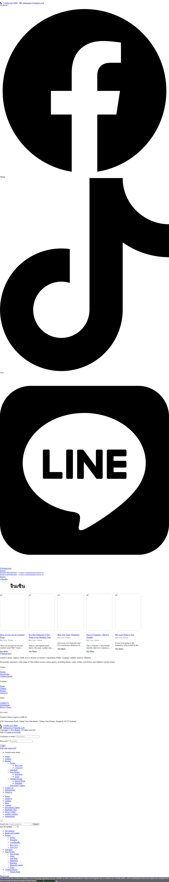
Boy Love (3, 640)
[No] (56, 881)
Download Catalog (17, 785)
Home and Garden (12, 833)
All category (10, 831)
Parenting (18, 783)
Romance (13, 840)
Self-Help (18, 774)
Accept (39, 881)
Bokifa (17, 730)
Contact (8, 805)
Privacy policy (49, 881)
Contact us (22, 573)
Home (2, 573)
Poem (12, 856)
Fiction (10, 640)
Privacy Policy (10, 812)
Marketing (14, 861)
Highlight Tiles (11, 810)
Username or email (8, 736)
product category (11, 814)
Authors (8, 573)
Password (4, 741)
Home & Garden (16, 865)
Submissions (31, 573)
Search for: (4, 824)
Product (14, 573)
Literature (13, 770)
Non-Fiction (14, 772)
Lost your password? (8, 748)
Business (13, 863)
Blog (7, 803)
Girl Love (19, 768)
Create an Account (13, 732)
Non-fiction (14, 854)
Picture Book (20, 781)
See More (4, 651)
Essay (17, 777)
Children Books (16, 779)
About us (40, 573)
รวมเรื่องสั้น (15, 842)
